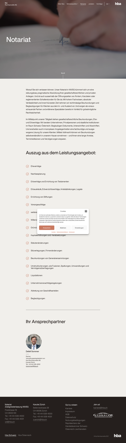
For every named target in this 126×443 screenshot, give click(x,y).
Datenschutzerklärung (62, 232)
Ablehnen (63, 228)
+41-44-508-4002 (34, 364)
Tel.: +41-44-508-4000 (14, 415)
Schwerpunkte (72, 4)
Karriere (68, 408)
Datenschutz (70, 417)
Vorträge (99, 4)
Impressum (72, 232)
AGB (67, 414)
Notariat (83, 4)
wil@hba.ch (10, 421)
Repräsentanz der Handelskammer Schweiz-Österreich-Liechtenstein (76, 426)
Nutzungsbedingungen (75, 420)
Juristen (91, 4)
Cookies (53, 232)
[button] (86, 211)
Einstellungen (79, 228)
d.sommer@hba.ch (32, 366)
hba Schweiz (10, 435)
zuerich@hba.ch (40, 419)
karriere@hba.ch (100, 407)
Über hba (61, 4)
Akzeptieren (46, 228)
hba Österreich (24, 435)
